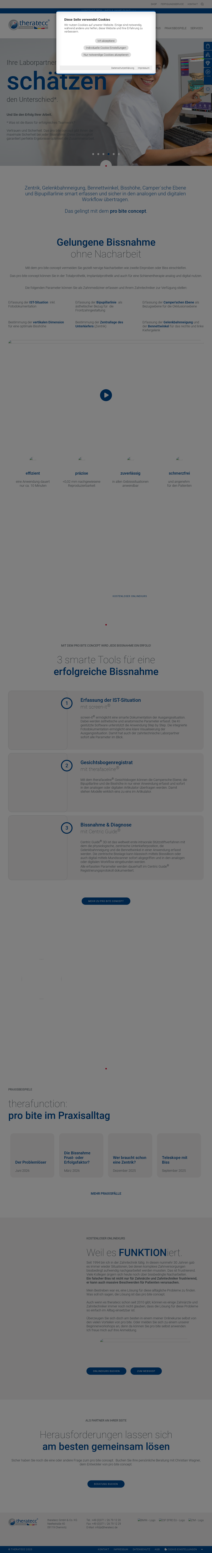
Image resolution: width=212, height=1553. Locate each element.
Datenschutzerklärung (122, 68)
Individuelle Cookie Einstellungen (106, 47)
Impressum (143, 68)
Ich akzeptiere (106, 40)
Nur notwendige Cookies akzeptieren (106, 54)
